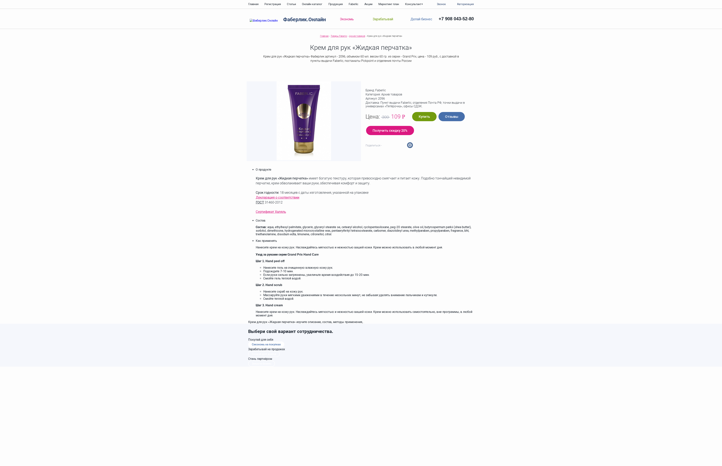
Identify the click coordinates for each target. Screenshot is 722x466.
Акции (368, 4)
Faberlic (353, 4)
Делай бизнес (421, 19)
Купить (424, 117)
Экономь (347, 19)
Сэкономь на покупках (266, 344)
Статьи (291, 4)
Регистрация (273, 4)
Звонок (441, 4)
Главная (253, 4)
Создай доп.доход (264, 354)
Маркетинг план (388, 4)
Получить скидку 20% (390, 130)
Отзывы (451, 117)
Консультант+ (414, 4)
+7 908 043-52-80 (456, 18)
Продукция (335, 4)
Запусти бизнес (261, 363)
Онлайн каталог (312, 4)
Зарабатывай (383, 19)
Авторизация (465, 4)
